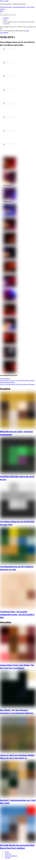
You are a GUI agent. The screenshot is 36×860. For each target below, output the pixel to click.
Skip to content (4, 1)
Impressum (8, 854)
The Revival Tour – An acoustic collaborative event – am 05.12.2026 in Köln (17, 615)
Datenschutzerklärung (11, 856)
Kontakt (7, 852)
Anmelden (7, 858)
